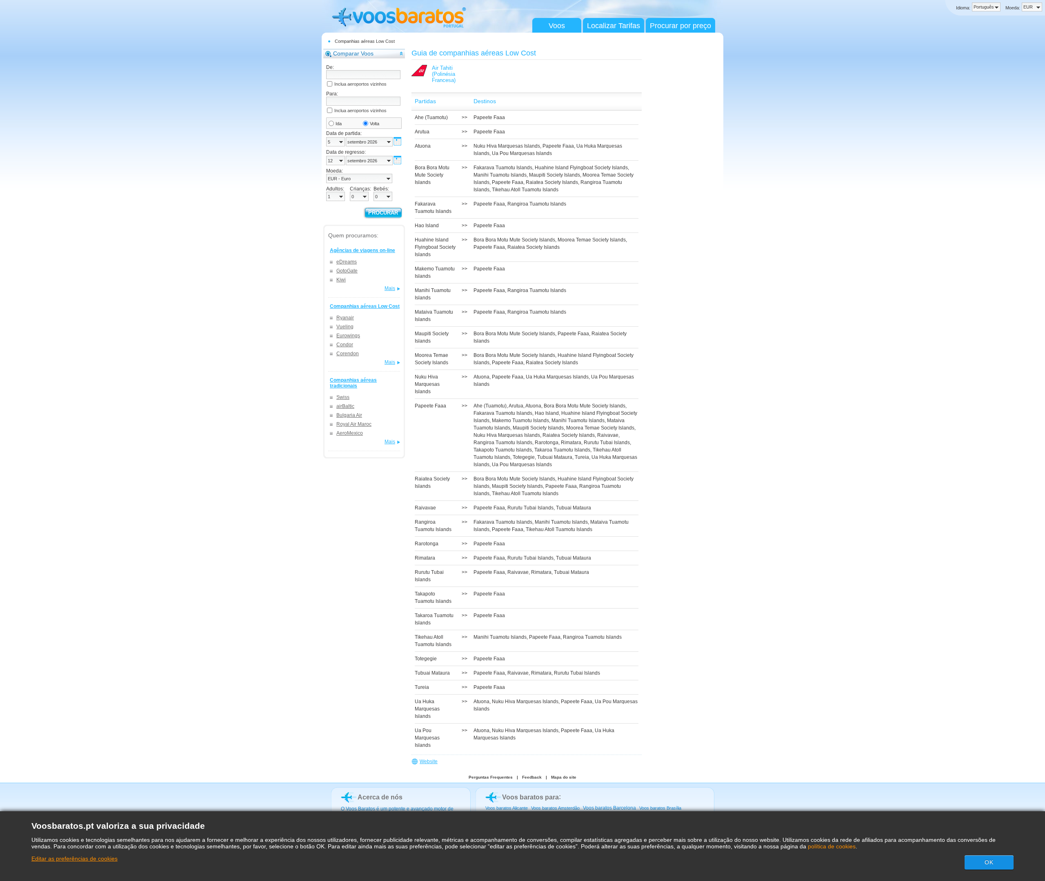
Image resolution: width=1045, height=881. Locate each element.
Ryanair (345, 318)
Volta (374, 123)
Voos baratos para (530, 797)
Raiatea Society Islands (552, 182)
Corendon (347, 353)
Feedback (532, 777)
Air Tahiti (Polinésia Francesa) (444, 74)
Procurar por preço (680, 26)
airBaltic (345, 406)
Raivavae (607, 435)
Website (429, 761)
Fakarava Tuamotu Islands (503, 167)
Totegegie (524, 457)
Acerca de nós (380, 797)
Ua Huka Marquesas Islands (557, 377)
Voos (557, 26)
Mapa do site (563, 777)
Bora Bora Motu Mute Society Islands (514, 240)
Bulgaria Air (349, 415)
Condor (344, 345)
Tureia (582, 457)
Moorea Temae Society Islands (592, 240)
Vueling (345, 327)
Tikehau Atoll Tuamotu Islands (525, 190)
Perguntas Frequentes (491, 777)
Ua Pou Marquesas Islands (522, 153)
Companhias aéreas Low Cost (365, 41)
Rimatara (571, 442)
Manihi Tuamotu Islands (500, 175)
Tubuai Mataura (554, 457)
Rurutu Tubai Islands (607, 442)
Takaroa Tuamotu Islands (562, 450)
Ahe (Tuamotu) (490, 406)
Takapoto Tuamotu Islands (503, 450)
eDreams (346, 262)
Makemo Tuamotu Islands (520, 420)
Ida (339, 123)
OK (989, 862)
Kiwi (341, 280)
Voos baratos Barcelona (609, 808)
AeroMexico (349, 433)
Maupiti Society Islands (554, 175)
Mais (390, 288)
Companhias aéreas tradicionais (353, 383)
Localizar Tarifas (613, 26)
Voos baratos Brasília (660, 808)
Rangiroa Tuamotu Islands (536, 204)
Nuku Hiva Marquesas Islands (507, 146)
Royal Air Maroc (353, 424)
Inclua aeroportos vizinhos (360, 84)
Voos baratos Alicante (506, 808)
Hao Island (547, 413)
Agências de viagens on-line (362, 250)
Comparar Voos (353, 53)
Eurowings (348, 336)
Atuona (481, 377)
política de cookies (832, 846)
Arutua (516, 406)
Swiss (342, 397)
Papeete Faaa (489, 117)
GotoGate (347, 271)
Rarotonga (546, 442)
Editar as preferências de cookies (74, 858)
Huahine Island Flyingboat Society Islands (581, 167)
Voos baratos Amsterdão (555, 808)
